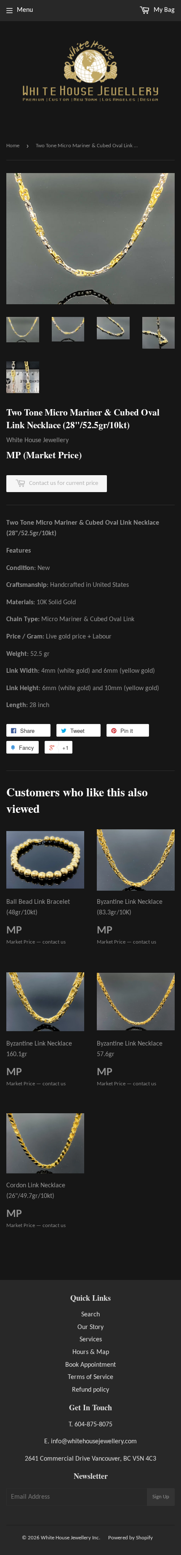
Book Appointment (90, 1365)
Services (91, 1339)
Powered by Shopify (130, 1538)
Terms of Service (90, 1377)
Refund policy (90, 1390)
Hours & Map (90, 1352)
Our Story (90, 1327)
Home (12, 146)
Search (90, 1314)
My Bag (163, 10)
